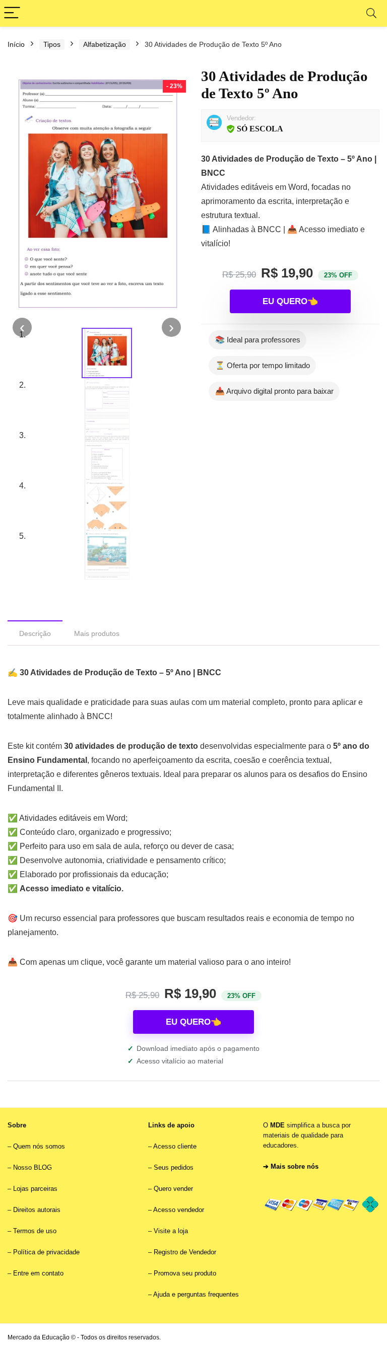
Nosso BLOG (32, 1167)
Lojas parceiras (35, 1188)
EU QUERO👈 (290, 301)
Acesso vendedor (178, 1210)
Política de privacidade (46, 1252)
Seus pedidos (174, 1167)
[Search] (371, 13)
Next (171, 327)
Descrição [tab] (35, 633)
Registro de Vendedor (185, 1252)
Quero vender (172, 1188)
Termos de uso (34, 1231)
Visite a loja (171, 1231)
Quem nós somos (39, 1146)
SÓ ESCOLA (260, 128)
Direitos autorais (36, 1210)
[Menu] (12, 13)
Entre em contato (38, 1273)
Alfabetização (104, 44)
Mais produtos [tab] (96, 633)
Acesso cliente (175, 1146)
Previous (22, 327)
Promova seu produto (185, 1273)
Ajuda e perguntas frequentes (196, 1294)
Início (16, 44)
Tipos (51, 44)
